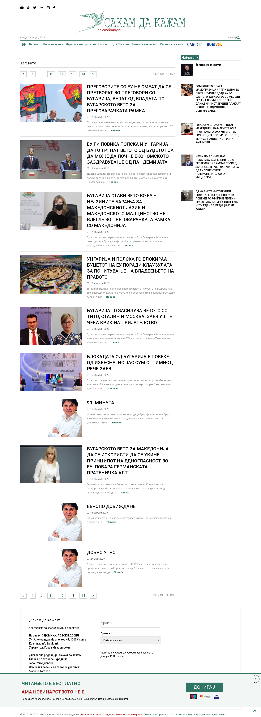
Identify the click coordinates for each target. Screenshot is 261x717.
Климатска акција (142, 44)
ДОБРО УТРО (101, 552)
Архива (105, 633)
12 (62, 74)
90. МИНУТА (100, 402)
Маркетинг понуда (91, 714)
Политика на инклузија (184, 714)
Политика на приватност (157, 714)
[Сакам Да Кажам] (130, 31)
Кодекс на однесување (212, 714)
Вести (33, 44)
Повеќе (116, 130)
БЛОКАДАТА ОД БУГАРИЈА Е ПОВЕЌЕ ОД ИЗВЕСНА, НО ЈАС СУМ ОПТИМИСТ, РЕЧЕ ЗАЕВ (130, 362)
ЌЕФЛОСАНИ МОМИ (208, 65)
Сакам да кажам (170, 44)
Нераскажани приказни (81, 44)
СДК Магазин (120, 44)
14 (83, 74)
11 (51, 74)
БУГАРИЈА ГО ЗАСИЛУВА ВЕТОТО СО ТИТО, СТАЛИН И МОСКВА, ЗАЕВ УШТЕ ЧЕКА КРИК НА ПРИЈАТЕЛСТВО (129, 316)
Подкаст (103, 44)
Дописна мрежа (53, 44)
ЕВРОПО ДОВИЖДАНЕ (111, 506)
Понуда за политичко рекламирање (122, 714)
